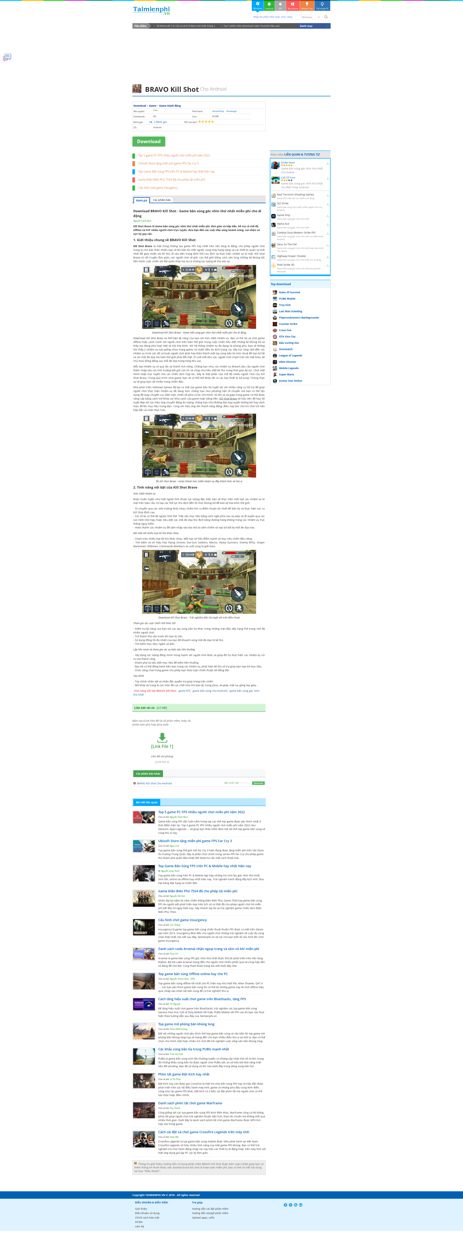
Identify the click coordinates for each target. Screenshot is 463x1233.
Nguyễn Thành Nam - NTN (182, 978)
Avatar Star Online (290, 380)
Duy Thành (175, 1108)
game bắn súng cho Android (210, 690)
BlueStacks (206, 1008)
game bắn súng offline (177, 983)
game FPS (184, 690)
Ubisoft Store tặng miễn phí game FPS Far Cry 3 (168, 163)
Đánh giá (141, 200)
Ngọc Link (174, 845)
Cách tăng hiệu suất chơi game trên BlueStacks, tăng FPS (202, 999)
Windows (257, 8)
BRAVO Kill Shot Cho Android (154, 783)
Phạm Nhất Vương (178, 1029)
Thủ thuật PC (322, 8)
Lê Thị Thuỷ (175, 1079)
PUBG (217, 1062)
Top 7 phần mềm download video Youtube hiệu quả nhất (250, 26)
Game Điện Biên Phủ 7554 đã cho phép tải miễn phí (171, 180)
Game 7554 (230, 900)
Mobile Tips (307, 8)
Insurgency (183, 933)
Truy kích (285, 305)
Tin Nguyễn (175, 1003)
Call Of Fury (288, 177)
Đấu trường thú (289, 343)
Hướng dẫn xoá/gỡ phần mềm (210, 1213)
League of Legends (290, 355)
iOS (280, 8)
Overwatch (286, 349)
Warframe (236, 1112)
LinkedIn (300, 1205)
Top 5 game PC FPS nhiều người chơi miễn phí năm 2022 (174, 155)
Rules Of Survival (289, 292)
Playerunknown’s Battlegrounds (299, 317)
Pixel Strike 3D (285, 264)
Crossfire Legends (169, 1145)
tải (245, 338)
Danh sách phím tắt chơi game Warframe (190, 1103)
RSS (295, 1205)
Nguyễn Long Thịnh (170, 870)
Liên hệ (139, 1226)
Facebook (285, 1205)
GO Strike (282, 203)
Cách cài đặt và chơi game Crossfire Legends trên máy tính (203, 1132)
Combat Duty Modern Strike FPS (296, 232)
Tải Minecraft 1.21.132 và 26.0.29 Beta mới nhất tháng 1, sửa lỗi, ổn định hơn (184, 26)
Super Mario (286, 374)
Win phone (293, 8)
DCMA (139, 1222)
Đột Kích (199, 1091)
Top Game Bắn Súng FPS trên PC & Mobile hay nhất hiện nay (176, 171)
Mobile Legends (289, 368)
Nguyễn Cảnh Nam (142, 220)
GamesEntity (218, 111)
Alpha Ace (283, 223)
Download (139, 105)
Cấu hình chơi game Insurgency (158, 188)
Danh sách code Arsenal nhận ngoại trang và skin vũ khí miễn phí (208, 949)
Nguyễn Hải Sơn (177, 895)
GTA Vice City (287, 336)
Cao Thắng (175, 924)
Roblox (162, 962)
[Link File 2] (162, 762)
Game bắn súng (165, 226)
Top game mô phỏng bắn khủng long (186, 1024)
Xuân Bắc (174, 1136)
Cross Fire (285, 330)
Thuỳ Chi (174, 953)
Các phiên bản (162, 200)
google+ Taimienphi (290, 1205)
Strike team (288, 162)
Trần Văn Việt (176, 1054)
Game (152, 105)
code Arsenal (184, 962)
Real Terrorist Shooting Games (295, 194)
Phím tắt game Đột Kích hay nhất (183, 1074)
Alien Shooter (287, 361)
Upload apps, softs (203, 1217)
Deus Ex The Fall (287, 244)
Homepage (231, 111)
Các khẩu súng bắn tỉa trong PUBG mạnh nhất (193, 1049)
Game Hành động (170, 105)
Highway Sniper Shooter (291, 256)
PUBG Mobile (287, 298)
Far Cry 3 (203, 850)
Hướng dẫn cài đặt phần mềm (210, 1208)
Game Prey (283, 215)
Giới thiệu (141, 1208)
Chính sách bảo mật (147, 1217)
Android (269, 8)
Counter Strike (288, 324)
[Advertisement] (231, 55)
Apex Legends (178, 829)
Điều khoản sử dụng (147, 1213)
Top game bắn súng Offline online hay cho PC (193, 974)
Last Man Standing (290, 311)
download (151, 10)
